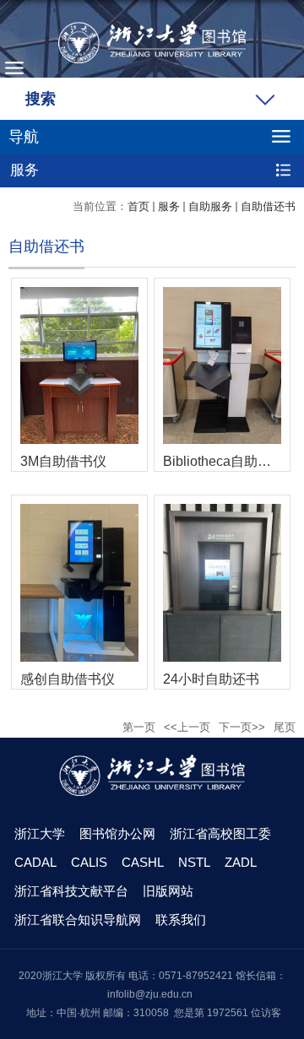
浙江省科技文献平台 (71, 891)
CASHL (143, 862)
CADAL (35, 862)
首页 (138, 206)
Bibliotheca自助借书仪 (222, 461)
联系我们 (180, 919)
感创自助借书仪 (67, 679)
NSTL (194, 862)
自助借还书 (268, 206)
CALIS (89, 862)
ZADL (241, 862)
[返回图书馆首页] (152, 42)
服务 (169, 206)
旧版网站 (168, 891)
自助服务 (210, 206)
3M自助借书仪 (63, 461)
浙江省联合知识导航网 (77, 919)
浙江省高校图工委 (220, 833)
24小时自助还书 (211, 679)
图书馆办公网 (117, 833)
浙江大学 (39, 833)
